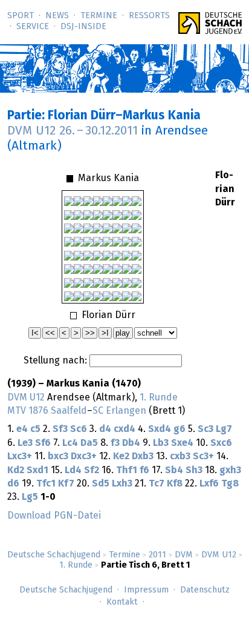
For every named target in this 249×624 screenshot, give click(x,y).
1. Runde (75, 565)
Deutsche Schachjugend (53, 555)
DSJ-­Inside (83, 26)
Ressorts (149, 16)
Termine (98, 16)
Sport (20, 16)
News (57, 16)
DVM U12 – (72, 131)
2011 (157, 555)
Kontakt (122, 602)
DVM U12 (218, 555)
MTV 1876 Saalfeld (47, 411)
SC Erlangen (119, 411)
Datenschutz (205, 590)
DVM (184, 555)
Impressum (146, 590)
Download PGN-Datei (54, 515)
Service (32, 26)
